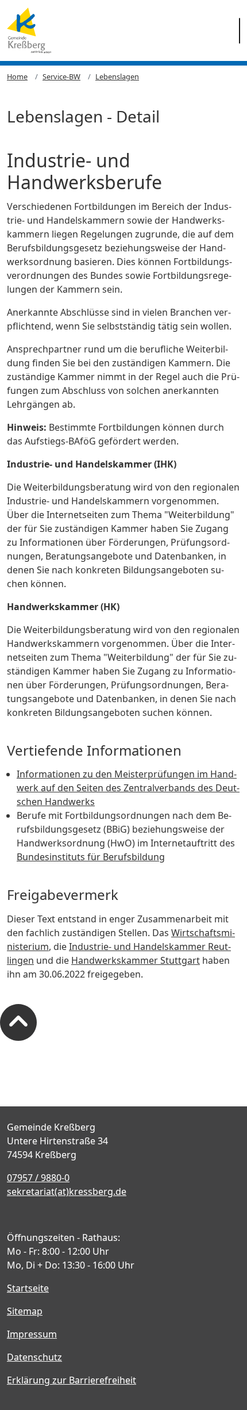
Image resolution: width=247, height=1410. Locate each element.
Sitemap (25, 1311)
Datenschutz (34, 1357)
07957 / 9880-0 (38, 1177)
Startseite (28, 1288)
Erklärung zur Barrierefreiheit (71, 1380)
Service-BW (61, 76)
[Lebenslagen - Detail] (29, 30)
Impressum (32, 1334)
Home (17, 76)
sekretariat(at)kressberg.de (66, 1191)
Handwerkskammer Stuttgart (135, 960)
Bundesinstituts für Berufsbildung (91, 856)
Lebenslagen (117, 76)
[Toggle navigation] (239, 31)
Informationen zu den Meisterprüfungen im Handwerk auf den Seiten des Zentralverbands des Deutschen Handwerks (128, 788)
